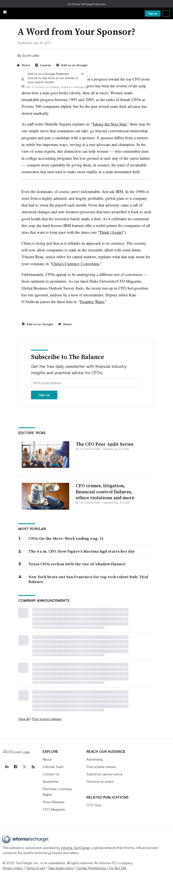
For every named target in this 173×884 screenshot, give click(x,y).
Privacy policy (13, 868)
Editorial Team (53, 767)
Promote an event (99, 781)
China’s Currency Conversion (75, 263)
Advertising (94, 759)
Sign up (152, 13)
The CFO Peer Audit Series (104, 444)
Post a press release (46, 719)
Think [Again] (111, 232)
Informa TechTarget (75, 848)
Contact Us (51, 774)
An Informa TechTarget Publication (86, 4)
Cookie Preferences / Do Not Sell (101, 868)
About (47, 759)
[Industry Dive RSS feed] (33, 767)
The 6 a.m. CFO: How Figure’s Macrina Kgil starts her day (81, 551)
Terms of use (35, 868)
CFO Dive (93, 805)
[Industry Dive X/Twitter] (24, 767)
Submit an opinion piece (104, 774)
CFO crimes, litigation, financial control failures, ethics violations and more (105, 491)
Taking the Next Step (109, 124)
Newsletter (50, 781)
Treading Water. (92, 301)
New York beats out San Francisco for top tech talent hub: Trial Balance (88, 579)
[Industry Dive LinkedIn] (6, 767)
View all (23, 719)
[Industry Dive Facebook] (15, 767)
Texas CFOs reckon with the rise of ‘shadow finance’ (77, 563)
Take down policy (61, 868)
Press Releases (54, 802)
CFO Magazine (54, 809)
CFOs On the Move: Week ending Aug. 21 (65, 538)
